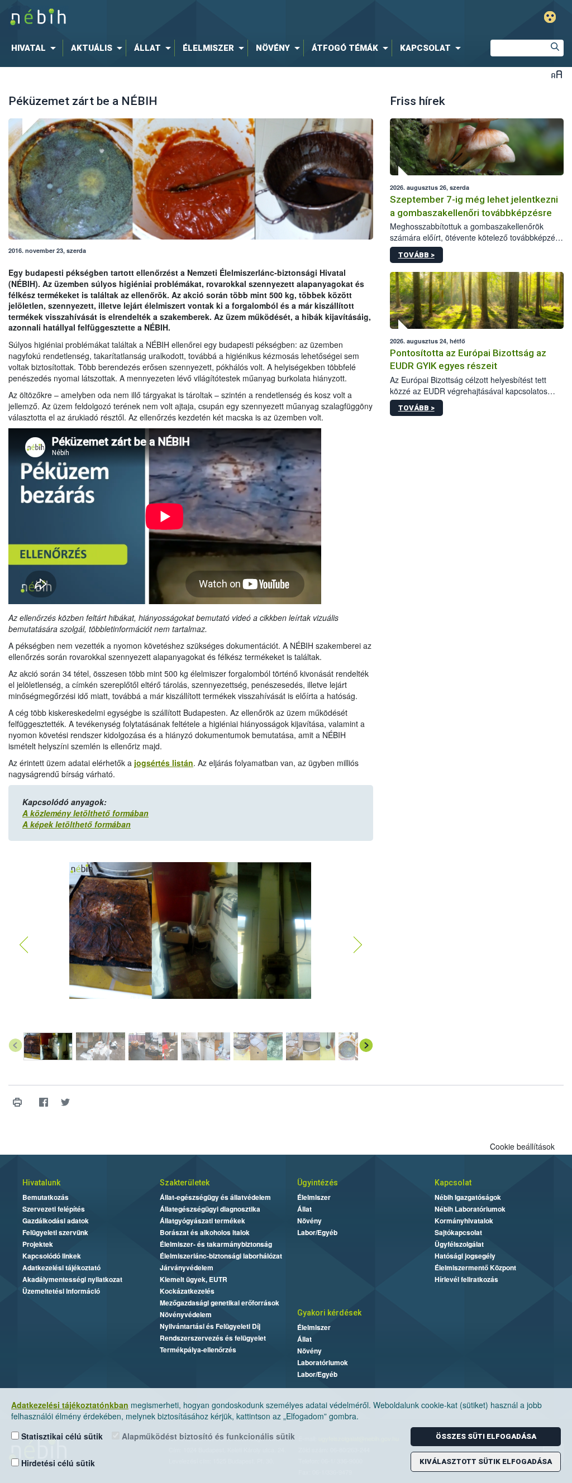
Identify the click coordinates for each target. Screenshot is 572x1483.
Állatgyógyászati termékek (202, 1221)
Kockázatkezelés (187, 1291)
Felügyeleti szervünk (55, 1232)
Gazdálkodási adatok (55, 1221)
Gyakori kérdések (329, 1312)
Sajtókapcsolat (458, 1232)
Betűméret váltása (557, 74)
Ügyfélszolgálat (459, 1244)
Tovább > (416, 255)
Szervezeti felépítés (53, 1209)
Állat (304, 1209)
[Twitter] (65, 1102)
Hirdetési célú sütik (57, 1462)
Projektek (37, 1244)
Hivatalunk (41, 1182)
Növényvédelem (186, 1314)
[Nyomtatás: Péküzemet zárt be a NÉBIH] (17, 1102)
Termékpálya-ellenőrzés (198, 1350)
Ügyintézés (317, 1182)
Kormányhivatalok (464, 1221)
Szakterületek (184, 1182)
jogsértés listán (163, 762)
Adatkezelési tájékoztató (61, 1267)
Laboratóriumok (322, 1362)
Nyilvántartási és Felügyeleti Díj (210, 1326)
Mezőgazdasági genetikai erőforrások (219, 1303)
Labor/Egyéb (317, 1232)
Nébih (169, 18)
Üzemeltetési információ (61, 1291)
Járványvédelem (186, 1267)
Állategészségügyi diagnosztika (210, 1209)
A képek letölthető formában (76, 824)
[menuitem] (35, 48)
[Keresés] (555, 48)
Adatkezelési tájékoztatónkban (69, 1404)
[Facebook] (43, 1102)
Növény (309, 1221)
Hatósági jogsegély (465, 1256)
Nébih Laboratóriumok (470, 1209)
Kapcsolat (453, 1182)
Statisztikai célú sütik (61, 1436)
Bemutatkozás (45, 1197)
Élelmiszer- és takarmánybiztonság (216, 1244)
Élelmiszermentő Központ (475, 1267)
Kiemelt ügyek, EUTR (193, 1279)
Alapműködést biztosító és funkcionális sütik (207, 1436)
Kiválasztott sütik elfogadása (486, 1461)
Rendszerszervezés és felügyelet (213, 1338)
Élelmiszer (314, 1197)
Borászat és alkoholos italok (205, 1232)
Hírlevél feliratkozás (466, 1279)
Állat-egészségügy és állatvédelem (215, 1197)
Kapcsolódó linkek (51, 1256)
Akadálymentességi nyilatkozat (72, 1279)
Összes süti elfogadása (486, 1436)
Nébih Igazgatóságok (468, 1197)
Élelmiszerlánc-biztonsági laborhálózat (221, 1256)
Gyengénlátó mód (550, 17)
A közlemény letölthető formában (85, 813)
